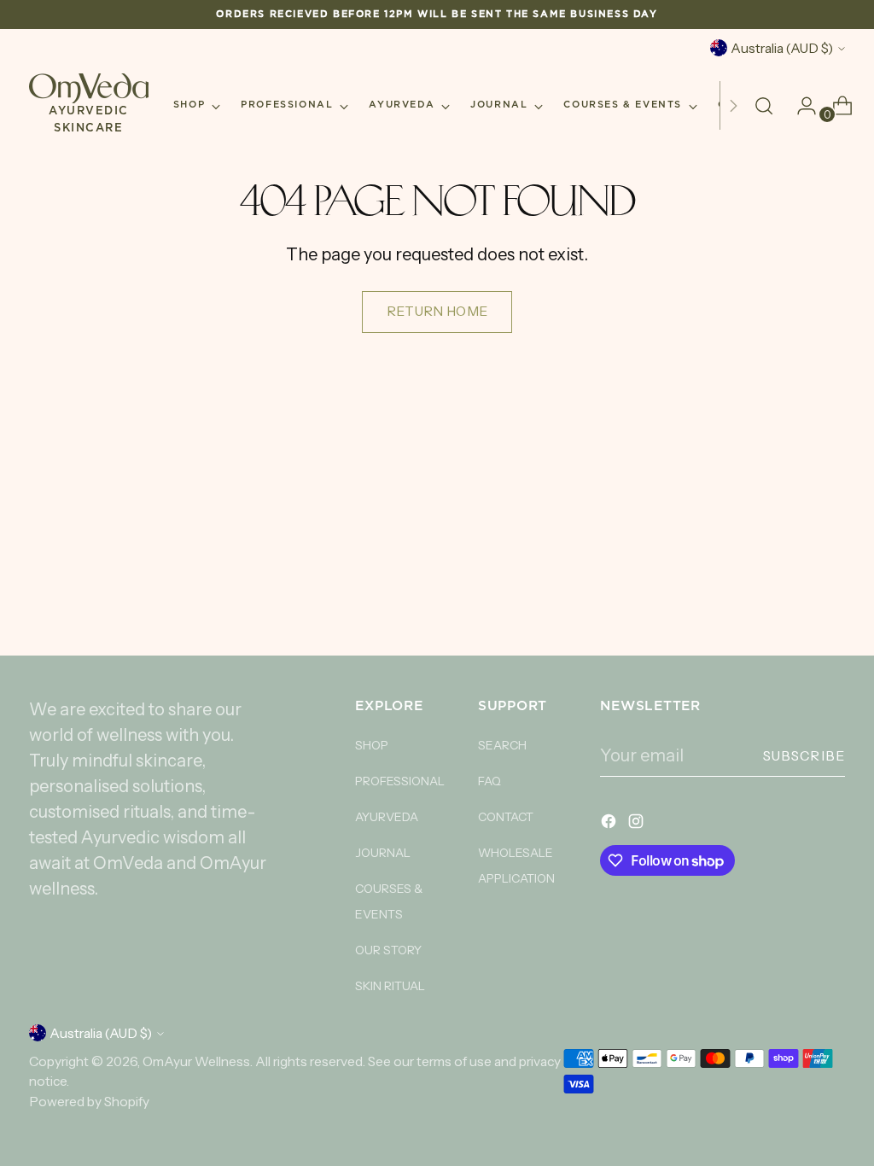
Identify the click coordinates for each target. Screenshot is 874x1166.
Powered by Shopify (89, 1101)
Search (502, 745)
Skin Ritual (390, 986)
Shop (371, 745)
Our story (388, 950)
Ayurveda (386, 817)
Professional (400, 781)
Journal (383, 852)
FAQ (489, 781)
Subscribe (804, 756)
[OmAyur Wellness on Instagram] (637, 824)
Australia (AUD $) (782, 48)
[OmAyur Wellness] (89, 88)
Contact (505, 817)
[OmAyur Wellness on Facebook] (610, 824)
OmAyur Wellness (196, 1061)
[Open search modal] (764, 106)
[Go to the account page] (800, 106)
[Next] (733, 105)
